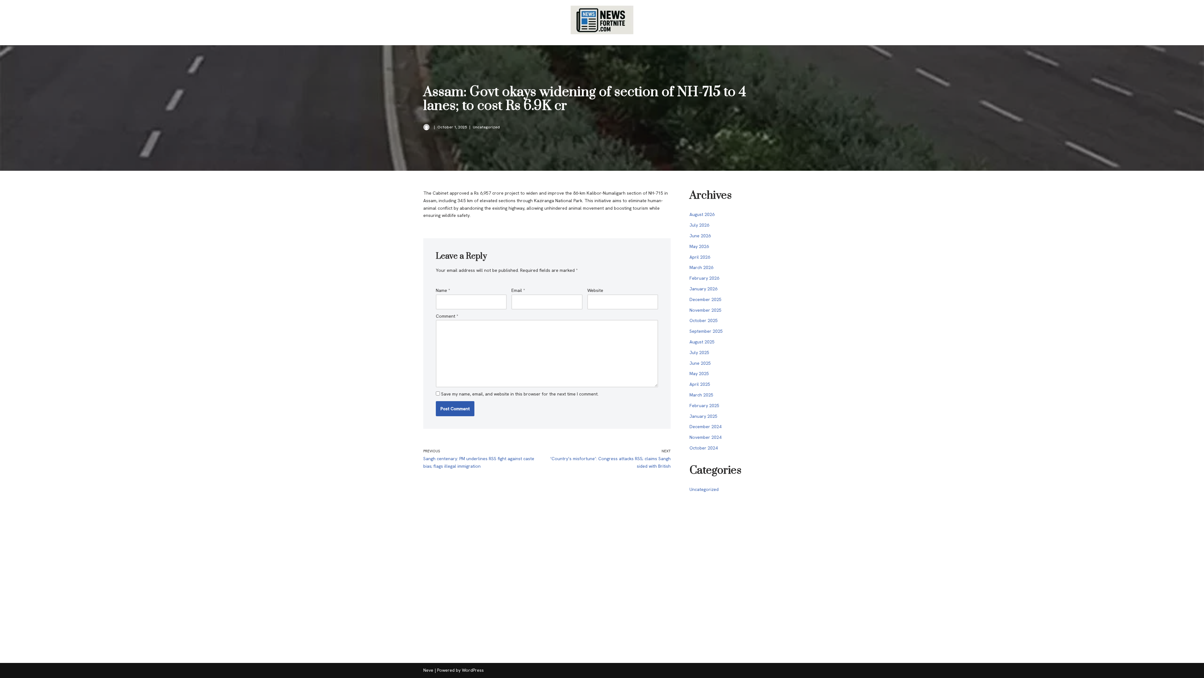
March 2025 (701, 395)
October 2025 (703, 320)
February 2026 (704, 278)
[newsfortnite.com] (602, 20)
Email (518, 290)
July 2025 (699, 352)
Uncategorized (486, 127)
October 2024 (703, 448)
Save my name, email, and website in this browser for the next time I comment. (520, 394)
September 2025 (706, 331)
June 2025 (700, 363)
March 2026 (701, 267)
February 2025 (704, 405)
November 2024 (705, 437)
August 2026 (702, 214)
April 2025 (699, 384)
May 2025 (699, 373)
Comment (447, 316)
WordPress (473, 670)
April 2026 (699, 257)
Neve (428, 670)
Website (595, 290)
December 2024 (705, 426)
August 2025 (702, 342)
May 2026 (699, 246)
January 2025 (703, 416)
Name (443, 290)
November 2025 (705, 310)
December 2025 (705, 299)
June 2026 (700, 236)
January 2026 (703, 289)
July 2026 (699, 225)
